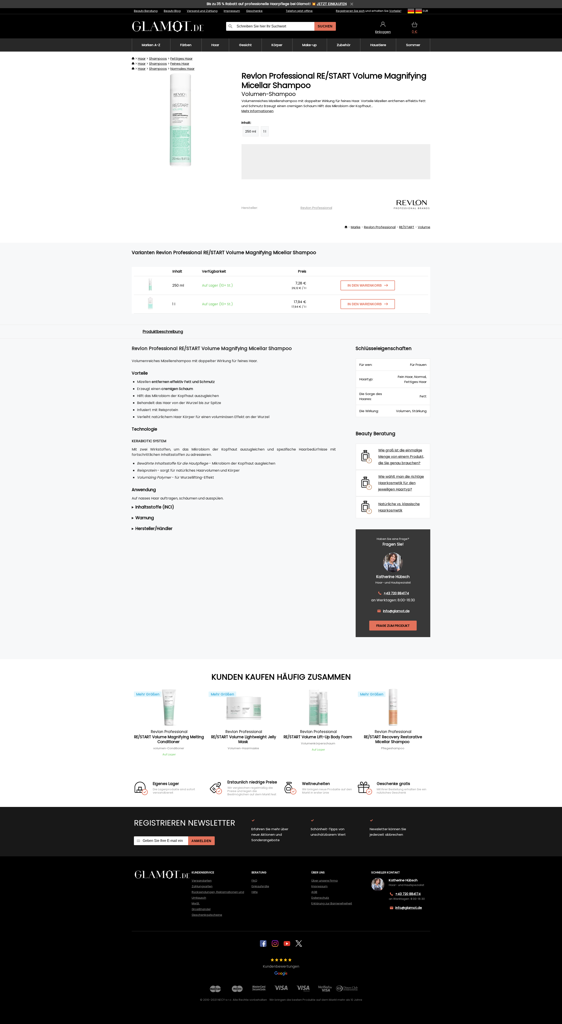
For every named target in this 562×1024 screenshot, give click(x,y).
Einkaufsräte (260, 886)
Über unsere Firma (324, 880)
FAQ (254, 880)
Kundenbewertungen (281, 966)
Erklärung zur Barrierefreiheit (331, 903)
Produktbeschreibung (163, 331)
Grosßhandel (201, 909)
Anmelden (201, 841)
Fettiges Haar (181, 58)
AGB (314, 892)
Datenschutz (320, 898)
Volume (424, 227)
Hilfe (255, 892)
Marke (355, 227)
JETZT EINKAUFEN (332, 3)
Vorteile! (395, 11)
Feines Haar (179, 63)
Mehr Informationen (257, 111)
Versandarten (202, 880)
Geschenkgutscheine (207, 915)
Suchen (325, 26)
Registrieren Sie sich (350, 11)
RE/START (406, 227)
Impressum (232, 11)
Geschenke (254, 11)
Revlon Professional (316, 207)
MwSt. (196, 903)
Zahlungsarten (202, 886)
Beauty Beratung (146, 11)
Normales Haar (182, 68)
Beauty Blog (172, 11)
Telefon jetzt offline (299, 11)
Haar (142, 58)
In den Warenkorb (365, 285)
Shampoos (158, 58)
